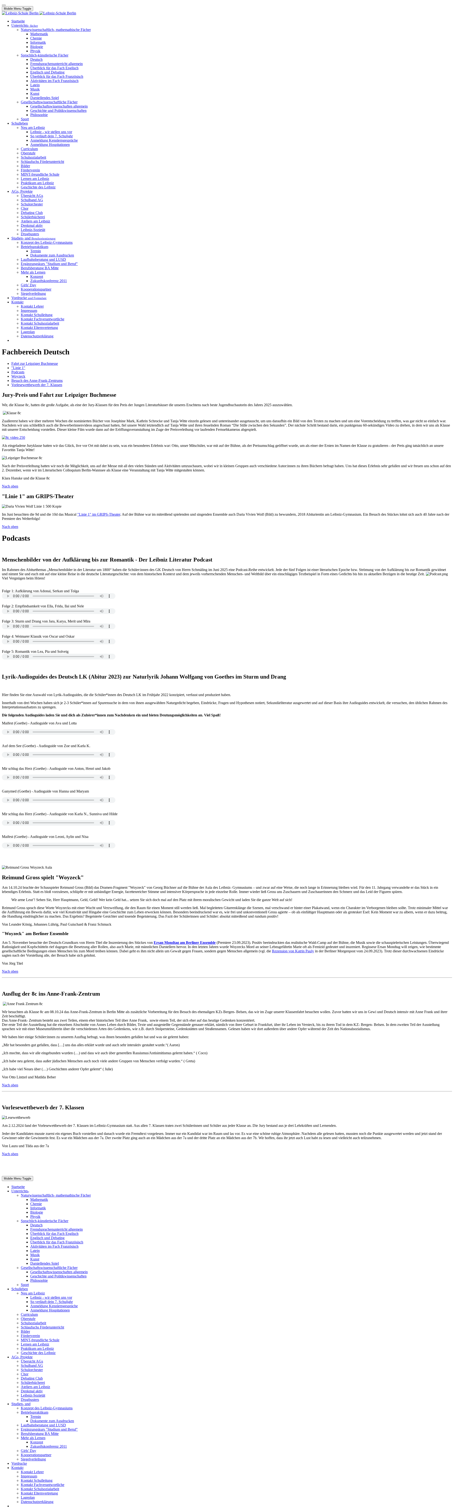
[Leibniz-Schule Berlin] (39, 13)
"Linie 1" (18, 368)
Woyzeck (18, 376)
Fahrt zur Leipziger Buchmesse (34, 364)
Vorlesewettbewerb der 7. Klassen (36, 385)
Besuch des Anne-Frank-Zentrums (37, 381)
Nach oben (10, 486)
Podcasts (17, 372)
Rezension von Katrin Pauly (293, 951)
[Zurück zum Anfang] (4, 5)
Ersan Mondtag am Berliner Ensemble (185, 943)
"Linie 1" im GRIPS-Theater (98, 514)
